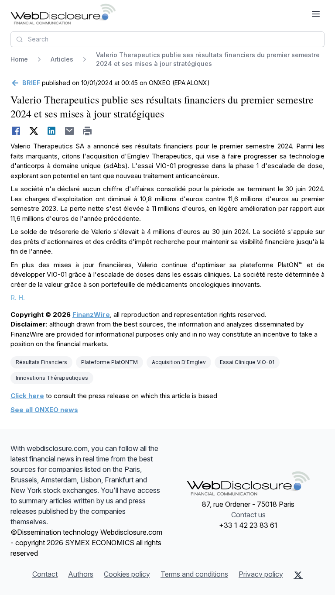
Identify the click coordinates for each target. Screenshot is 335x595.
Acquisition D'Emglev (179, 362)
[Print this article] (87, 131)
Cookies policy (127, 574)
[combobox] (167, 39)
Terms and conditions (194, 574)
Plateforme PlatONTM (109, 362)
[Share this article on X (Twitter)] (33, 131)
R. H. (17, 297)
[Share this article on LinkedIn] (51, 131)
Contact (45, 574)
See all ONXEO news (44, 410)
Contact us (248, 514)
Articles (62, 59)
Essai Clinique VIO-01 (247, 362)
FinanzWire (91, 314)
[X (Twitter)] (298, 575)
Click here (27, 396)
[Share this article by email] (69, 131)
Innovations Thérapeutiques (52, 378)
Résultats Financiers (41, 362)
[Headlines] (63, 13)
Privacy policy (261, 574)
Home (19, 59)
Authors (80, 574)
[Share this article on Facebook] (15, 131)
